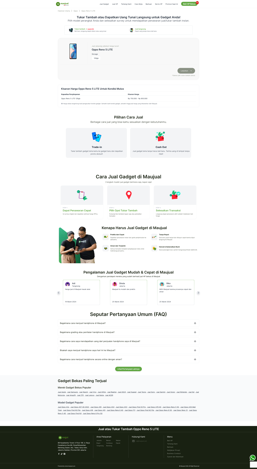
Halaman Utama (64, 11)
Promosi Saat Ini (172, 4)
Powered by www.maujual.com (66, 466)
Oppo (76, 11)
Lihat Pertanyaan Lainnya (128, 369)
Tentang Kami (126, 4)
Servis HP (158, 4)
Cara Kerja (138, 4)
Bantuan (149, 4)
